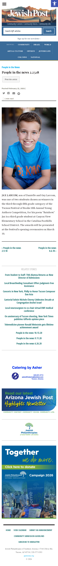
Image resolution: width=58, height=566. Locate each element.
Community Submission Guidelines (29, 536)
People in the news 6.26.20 (29, 343)
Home (8, 530)
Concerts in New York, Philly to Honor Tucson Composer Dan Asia (29, 293)
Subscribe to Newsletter (29, 542)
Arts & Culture (15, 51)
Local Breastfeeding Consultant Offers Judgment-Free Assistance (29, 285)
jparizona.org (29, 555)
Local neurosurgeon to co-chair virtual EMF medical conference (29, 309)
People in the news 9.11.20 (29, 338)
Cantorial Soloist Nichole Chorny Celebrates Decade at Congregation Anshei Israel (29, 301)
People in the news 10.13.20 (29, 332)
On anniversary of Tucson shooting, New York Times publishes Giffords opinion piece (29, 318)
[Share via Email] (14, 93)
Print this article (11, 79)
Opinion (31, 51)
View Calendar (20, 530)
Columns (22, 57)
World (47, 44)
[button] (54, 3)
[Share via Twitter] (4, 93)
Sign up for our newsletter (28, 38)
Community (24, 44)
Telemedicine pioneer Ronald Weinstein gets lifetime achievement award (29, 326)
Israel (37, 44)
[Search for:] (22, 31)
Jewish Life (45, 51)
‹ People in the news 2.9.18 (11, 249)
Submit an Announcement (40, 530)
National (35, 57)
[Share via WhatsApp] (19, 93)
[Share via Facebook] (9, 93)
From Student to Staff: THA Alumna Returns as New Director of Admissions (29, 276)
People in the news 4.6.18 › (47, 249)
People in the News (11, 67)
